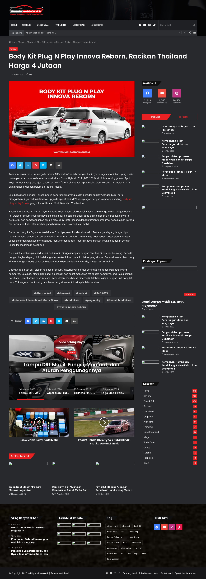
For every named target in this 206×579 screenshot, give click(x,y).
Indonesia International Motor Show (35, 300)
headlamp (134, 531)
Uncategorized (151, 432)
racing (138, 548)
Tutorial (147, 452)
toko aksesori (113, 559)
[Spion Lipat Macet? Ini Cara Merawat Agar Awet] (28, 473)
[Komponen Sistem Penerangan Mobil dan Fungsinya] (150, 145)
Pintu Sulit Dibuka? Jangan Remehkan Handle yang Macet (114, 488)
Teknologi (148, 458)
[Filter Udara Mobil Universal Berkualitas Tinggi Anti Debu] (79, 536)
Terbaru (183, 116)
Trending (61, 25)
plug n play (94, 300)
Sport (146, 463)
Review (22, 42)
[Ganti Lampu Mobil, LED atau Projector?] (150, 131)
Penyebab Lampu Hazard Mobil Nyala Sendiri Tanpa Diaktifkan (177, 160)
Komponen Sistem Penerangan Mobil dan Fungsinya (175, 144)
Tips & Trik (149, 401)
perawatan (112, 548)
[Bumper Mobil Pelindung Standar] (79, 545)
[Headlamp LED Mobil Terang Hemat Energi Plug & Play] (94, 545)
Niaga (147, 437)
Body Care (149, 442)
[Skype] (43, 165)
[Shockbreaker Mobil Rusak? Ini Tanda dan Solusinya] (64, 527)
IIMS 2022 (102, 293)
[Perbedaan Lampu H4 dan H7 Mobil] (150, 176)
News (146, 390)
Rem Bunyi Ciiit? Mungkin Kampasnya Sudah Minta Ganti (70, 488)
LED (125, 542)
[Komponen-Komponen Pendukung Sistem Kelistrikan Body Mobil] (150, 191)
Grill (123, 531)
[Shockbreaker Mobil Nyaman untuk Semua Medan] (94, 527)
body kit (83, 293)
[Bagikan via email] (51, 165)
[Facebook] (12, 165)
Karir (156, 573)
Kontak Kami (166, 573)
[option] (71, 367)
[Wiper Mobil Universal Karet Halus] (94, 536)
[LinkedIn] (28, 165)
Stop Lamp (132, 553)
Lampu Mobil (113, 542)
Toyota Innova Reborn (72, 307)
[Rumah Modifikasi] (27, 10)
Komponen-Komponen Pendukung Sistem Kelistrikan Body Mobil (179, 190)
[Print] (59, 165)
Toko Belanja (145, 573)
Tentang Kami (130, 573)
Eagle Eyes (112, 531)
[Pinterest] (35, 165)
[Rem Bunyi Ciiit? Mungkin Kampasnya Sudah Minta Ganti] (71, 473)
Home (14, 25)
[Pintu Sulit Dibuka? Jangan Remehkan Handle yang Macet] (115, 473)
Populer (155, 116)
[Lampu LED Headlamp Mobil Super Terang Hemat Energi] (64, 536)
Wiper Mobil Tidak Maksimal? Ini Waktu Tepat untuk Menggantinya (72, 367)
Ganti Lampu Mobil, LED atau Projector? (163, 304)
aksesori (64, 293)
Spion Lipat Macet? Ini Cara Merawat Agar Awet (25, 488)
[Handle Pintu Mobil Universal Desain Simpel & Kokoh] (64, 545)
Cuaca (147, 447)
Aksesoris (97, 25)
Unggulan (43, 25)
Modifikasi (79, 25)
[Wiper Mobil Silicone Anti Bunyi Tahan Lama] (79, 527)
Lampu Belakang (114, 537)
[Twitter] (20, 165)
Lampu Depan (133, 537)
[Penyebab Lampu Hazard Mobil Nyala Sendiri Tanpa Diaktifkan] (150, 161)
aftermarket (43, 293)
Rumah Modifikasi (120, 300)
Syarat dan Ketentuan (185, 573)
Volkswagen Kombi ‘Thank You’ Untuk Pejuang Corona (52, 32)
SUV (144, 553)
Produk (26, 25)
